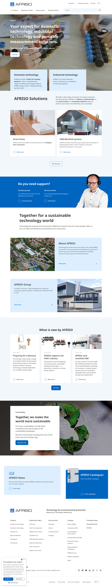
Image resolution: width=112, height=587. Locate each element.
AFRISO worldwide (73, 556)
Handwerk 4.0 (33, 535)
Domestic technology (16, 528)
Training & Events (92, 520)
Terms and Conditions (74, 582)
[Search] (100, 10)
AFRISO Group (22, 284)
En (99, 3)
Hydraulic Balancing (35, 543)
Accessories (14, 532)
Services (15, 54)
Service (50, 528)
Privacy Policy (61, 582)
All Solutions (56, 164)
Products (26, 54)
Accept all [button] (8, 579)
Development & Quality (74, 537)
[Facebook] (82, 570)
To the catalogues (90, 494)
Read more (20, 379)
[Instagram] (79, 570)
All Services (51, 201)
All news (56, 388)
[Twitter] (97, 570)
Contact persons (27, 201)
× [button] (24, 559)
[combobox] (22, 559)
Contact (93, 3)
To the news (16, 488)
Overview (32, 524)
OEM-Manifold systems (71, 139)
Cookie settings (86, 582)
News (69, 560)
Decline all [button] (19, 579)
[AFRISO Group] (79, 295)
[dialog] (14, 571)
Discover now (22, 443)
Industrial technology (17, 524)
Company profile (72, 528)
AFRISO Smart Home (35, 532)
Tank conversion (34, 547)
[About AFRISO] (32, 254)
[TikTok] (93, 570)
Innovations (14, 543)
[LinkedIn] (90, 570)
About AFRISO (67, 243)
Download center (83, 3)
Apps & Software (15, 535)
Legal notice (52, 582)
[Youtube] (86, 570)
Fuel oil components (35, 528)
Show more (20, 152)
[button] (14, 583)
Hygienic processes (35, 550)
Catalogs (51, 535)
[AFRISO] (21, 4)
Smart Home (19, 139)
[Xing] (101, 570)
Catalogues (13, 539)
